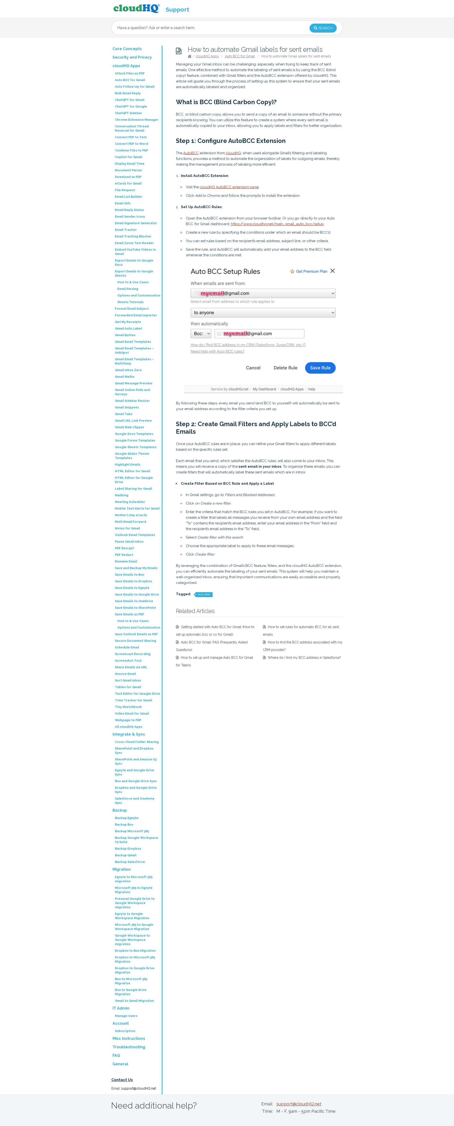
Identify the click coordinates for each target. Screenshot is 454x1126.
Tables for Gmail (128, 687)
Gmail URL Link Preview (133, 420)
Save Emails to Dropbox (133, 581)
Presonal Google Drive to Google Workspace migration (135, 903)
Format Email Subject (132, 308)
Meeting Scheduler (130, 502)
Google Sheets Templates (136, 447)
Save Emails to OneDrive (134, 601)
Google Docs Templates (134, 434)
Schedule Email (127, 647)
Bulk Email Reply (128, 93)
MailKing (121, 495)
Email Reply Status (129, 210)
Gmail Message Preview (133, 383)
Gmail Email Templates (133, 341)
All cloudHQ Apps (128, 726)
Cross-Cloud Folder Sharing (137, 742)
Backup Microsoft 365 (132, 831)
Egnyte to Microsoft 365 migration (134, 879)
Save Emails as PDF (129, 614)
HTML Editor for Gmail (132, 471)
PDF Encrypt (124, 548)
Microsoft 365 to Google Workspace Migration (134, 927)
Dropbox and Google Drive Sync (136, 790)
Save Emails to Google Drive (137, 594)
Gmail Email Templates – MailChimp (134, 361)
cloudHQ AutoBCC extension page (229, 187)
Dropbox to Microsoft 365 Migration (135, 959)
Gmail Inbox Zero (128, 370)
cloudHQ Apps (207, 56)
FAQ (116, 1055)
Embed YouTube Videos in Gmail (135, 252)
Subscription (125, 1031)
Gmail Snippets (127, 407)
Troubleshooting (129, 1047)
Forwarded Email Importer (136, 315)
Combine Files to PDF (131, 150)
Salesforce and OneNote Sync (134, 801)
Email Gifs (123, 203)
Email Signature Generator (136, 223)
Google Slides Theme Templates (132, 456)
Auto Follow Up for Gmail (134, 86)
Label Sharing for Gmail (133, 488)
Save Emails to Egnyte (132, 588)
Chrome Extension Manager (136, 119)
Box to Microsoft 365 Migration (131, 981)
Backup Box (124, 824)
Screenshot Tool (128, 660)
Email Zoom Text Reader (134, 243)
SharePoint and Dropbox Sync (134, 750)
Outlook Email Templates (135, 535)
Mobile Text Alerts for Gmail (137, 508)
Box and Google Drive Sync (136, 781)
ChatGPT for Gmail (129, 100)
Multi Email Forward (130, 521)
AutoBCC (191, 153)
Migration (122, 869)
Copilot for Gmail (128, 157)
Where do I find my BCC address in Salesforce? (304, 657)
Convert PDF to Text (131, 137)
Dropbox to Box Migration (135, 950)
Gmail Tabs (123, 414)
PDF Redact (124, 555)
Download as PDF (128, 177)
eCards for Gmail (128, 183)
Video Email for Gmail (132, 713)
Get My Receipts (128, 322)
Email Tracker (126, 229)
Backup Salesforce (130, 862)
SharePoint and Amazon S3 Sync (136, 761)
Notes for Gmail (127, 528)
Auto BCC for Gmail (240, 56)
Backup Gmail (125, 855)
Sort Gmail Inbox (128, 680)
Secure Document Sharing (135, 640)
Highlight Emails (127, 464)
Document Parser (128, 170)
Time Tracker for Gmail (133, 700)
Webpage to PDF (128, 720)
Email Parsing (127, 289)
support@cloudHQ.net (138, 1088)
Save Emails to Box (129, 574)
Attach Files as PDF (130, 73)
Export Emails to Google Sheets (134, 273)
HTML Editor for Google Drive (134, 480)
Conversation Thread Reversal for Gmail (132, 128)
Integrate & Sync (129, 734)
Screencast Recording (133, 654)
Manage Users (126, 1016)
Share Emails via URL (131, 667)
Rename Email (126, 561)
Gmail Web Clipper (129, 427)
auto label (204, 594)
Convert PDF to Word (131, 144)
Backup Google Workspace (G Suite (136, 840)
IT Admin (121, 1008)
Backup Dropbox (128, 848)
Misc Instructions (129, 1038)
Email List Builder (128, 196)
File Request (125, 190)
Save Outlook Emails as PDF (136, 634)
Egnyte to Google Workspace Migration (132, 916)
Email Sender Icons (130, 216)
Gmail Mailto (125, 376)
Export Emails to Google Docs (134, 262)
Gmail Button (125, 335)
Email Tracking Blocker (133, 236)
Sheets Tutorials (130, 302)
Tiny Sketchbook (128, 707)
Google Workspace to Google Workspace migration (132, 940)
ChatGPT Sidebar (128, 113)
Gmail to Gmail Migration (134, 1000)
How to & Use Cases (133, 282)
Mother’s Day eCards (131, 515)
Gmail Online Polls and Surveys (132, 392)
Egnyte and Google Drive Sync (134, 772)
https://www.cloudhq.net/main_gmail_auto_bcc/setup (277, 224)
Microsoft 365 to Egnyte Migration (134, 890)
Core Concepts (127, 49)
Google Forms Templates (135, 440)
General (120, 1064)
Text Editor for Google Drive (137, 693)
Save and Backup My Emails (136, 568)
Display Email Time (129, 163)
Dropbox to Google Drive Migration (134, 970)
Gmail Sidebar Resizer (132, 400)
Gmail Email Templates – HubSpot (134, 350)
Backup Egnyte (127, 818)
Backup (120, 810)
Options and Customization (138, 295)
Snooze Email (125, 674)
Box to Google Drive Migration (131, 992)
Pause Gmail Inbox (129, 541)
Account (121, 1023)
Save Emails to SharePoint (135, 607)
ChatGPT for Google (131, 106)
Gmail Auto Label (128, 328)
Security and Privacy (132, 57)
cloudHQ (233, 153)
